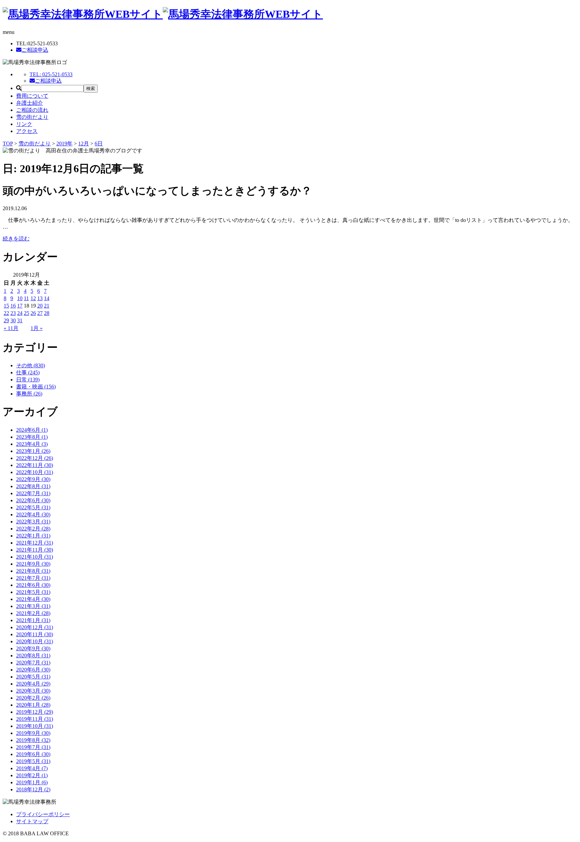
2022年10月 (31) (34, 472)
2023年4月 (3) (32, 444)
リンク (24, 124)
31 (19, 320)
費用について (32, 96)
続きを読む (16, 238)
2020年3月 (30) (33, 691)
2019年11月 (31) (34, 719)
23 (13, 313)
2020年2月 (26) (33, 698)
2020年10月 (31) (34, 641)
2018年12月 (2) (33, 789)
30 (13, 320)
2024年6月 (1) (32, 430)
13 (40, 298)
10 (19, 298)
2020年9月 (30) (33, 648)
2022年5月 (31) (33, 507)
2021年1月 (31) (33, 620)
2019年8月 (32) (33, 740)
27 (40, 313)
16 (13, 306)
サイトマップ (32, 821)
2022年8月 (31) (33, 486)
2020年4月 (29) (33, 684)
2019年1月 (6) (32, 782)
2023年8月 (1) (32, 437)
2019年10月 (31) (34, 726)
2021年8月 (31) (33, 571)
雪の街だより (32, 117)
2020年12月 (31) (34, 627)
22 (6, 313)
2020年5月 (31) (33, 677)
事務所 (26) (29, 393)
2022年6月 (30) (33, 500)
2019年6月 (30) (33, 754)
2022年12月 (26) (34, 458)
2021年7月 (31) (33, 578)
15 (6, 306)
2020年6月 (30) (33, 669)
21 (46, 306)
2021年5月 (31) (33, 592)
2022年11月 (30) (34, 465)
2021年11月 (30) (34, 550)
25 (26, 313)
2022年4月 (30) (33, 514)
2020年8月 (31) (33, 655)
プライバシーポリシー (43, 814)
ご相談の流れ (32, 110)
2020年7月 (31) (33, 662)
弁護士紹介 (29, 103)
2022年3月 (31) (33, 521)
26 (33, 313)
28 (46, 313)
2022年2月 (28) (33, 528)
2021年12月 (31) (34, 543)
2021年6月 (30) (33, 585)
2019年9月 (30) (33, 733)
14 (46, 298)
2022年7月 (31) (33, 493)
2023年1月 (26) (33, 451)
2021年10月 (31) (34, 557)
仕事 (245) (28, 372)
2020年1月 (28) (33, 705)
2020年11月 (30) (34, 634)
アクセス (27, 131)
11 (26, 298)
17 (19, 306)
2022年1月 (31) (33, 536)
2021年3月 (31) (33, 606)
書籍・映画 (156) (36, 386)
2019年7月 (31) (33, 747)
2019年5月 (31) (33, 761)
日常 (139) (28, 379)
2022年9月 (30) (33, 479)
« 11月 (11, 328)
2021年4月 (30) (33, 599)
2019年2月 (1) (32, 775)
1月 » (37, 328)
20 (40, 306)
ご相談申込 (34, 50)
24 (19, 313)
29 (6, 320)
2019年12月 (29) (34, 712)
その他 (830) (30, 365)
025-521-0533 (51, 74)
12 (33, 298)
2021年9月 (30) (33, 564)
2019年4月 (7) (32, 768)
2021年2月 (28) (33, 613)
